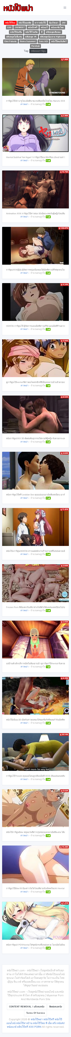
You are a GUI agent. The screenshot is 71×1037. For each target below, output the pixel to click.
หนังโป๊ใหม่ (10, 23)
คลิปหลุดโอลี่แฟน (14, 37)
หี (41, 32)
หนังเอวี (44, 27)
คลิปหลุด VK (31, 37)
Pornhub (35, 46)
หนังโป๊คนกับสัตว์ (59, 41)
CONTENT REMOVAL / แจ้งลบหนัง (26, 1006)
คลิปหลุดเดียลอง (53, 32)
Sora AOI (43, 41)
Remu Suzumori (28, 41)
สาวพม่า (24, 104)
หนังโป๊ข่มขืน (16, 32)
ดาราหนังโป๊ (40, 23)
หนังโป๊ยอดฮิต (25, 23)
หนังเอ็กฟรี (32, 27)
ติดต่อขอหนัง (55, 1006)
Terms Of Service (35, 1013)
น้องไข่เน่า (53, 23)
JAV (64, 23)
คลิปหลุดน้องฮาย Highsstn (52, 37)
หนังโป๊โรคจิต (31, 32)
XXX (9, 27)
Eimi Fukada (10, 41)
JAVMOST (20, 27)
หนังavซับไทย (57, 27)
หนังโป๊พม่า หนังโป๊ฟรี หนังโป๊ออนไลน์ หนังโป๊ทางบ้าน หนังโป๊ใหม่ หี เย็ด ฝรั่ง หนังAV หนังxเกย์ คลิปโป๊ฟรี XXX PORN (35, 1023)
